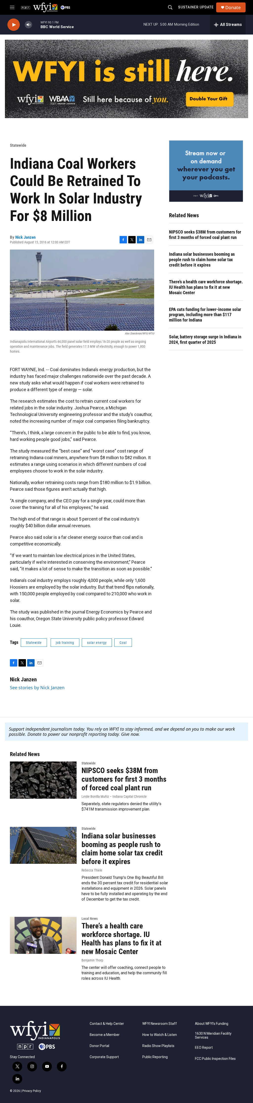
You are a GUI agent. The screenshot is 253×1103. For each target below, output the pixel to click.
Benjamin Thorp (92, 960)
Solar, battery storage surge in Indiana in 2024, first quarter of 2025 (205, 339)
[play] (14, 25)
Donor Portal (99, 1046)
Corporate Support (104, 1057)
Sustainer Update (196, 7)
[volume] (28, 24)
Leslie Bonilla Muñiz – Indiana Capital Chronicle (114, 796)
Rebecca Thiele (92, 870)
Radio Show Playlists (158, 1046)
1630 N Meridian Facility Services (213, 1035)
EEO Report (204, 1047)
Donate (233, 7)
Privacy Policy (31, 1091)
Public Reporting (155, 1057)
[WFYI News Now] (206, 171)
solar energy (97, 643)
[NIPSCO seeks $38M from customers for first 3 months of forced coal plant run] (43, 779)
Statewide (18, 145)
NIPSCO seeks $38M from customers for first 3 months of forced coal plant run (205, 234)
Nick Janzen (25, 237)
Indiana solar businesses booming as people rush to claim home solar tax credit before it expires (202, 260)
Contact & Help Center (107, 1024)
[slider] (36, 24)
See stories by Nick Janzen (37, 687)
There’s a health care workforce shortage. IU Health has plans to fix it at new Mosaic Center (206, 287)
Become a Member (105, 1035)
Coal (123, 643)
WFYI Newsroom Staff (159, 1024)
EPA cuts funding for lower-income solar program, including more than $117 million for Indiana (205, 315)
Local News (90, 919)
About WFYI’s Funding (211, 1024)
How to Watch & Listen (159, 1035)
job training (65, 643)
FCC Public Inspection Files (215, 1059)
